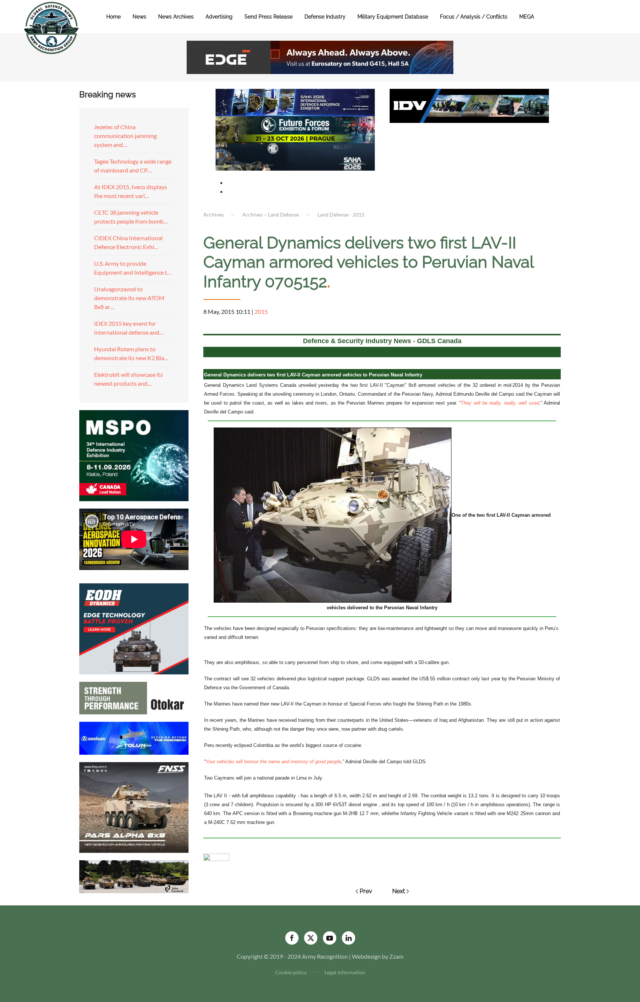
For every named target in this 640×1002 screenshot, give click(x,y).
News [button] (139, 17)
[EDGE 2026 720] (320, 56)
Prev (366, 891)
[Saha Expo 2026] (295, 101)
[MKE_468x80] (295, 156)
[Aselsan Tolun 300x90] (134, 737)
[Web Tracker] (216, 856)
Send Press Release (268, 17)
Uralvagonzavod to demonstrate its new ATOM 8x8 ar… (129, 297)
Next (398, 891)
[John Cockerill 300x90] (134, 875)
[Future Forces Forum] (295, 128)
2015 (261, 311)
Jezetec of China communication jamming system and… (125, 135)
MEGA (526, 17)
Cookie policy (291, 972)
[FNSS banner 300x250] (134, 806)
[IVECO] (469, 104)
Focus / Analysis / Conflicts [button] (473, 17)
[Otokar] (134, 697)
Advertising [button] (219, 17)
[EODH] (134, 627)
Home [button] (113, 17)
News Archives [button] (176, 17)
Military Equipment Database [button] (392, 17)
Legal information (344, 972)
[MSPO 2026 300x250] (134, 454)
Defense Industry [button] (325, 17)
